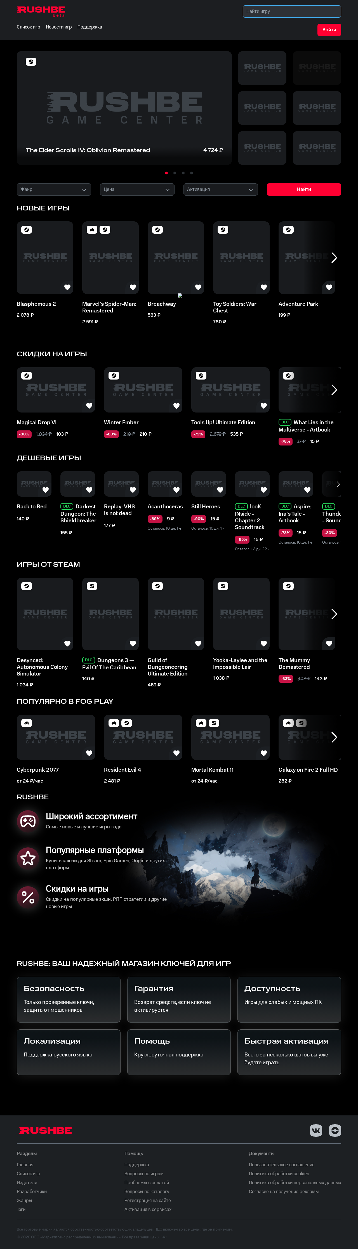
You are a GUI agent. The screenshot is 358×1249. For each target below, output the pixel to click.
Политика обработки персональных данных (295, 1182)
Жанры (24, 1200)
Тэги (21, 1209)
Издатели (27, 1182)
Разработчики (32, 1191)
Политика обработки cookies (279, 1173)
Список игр (28, 1173)
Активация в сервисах (147, 1209)
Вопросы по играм (144, 1173)
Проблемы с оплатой (146, 1182)
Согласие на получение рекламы (284, 1191)
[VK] (316, 1130)
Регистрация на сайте (147, 1200)
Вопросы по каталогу (146, 1191)
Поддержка (136, 1165)
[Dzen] (335, 1130)
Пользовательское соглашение (282, 1165)
